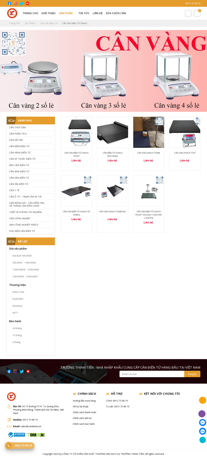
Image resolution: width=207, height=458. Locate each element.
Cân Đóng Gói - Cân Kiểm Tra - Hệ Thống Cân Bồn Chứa (27, 204)
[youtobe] (27, 3)
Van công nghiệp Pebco (23, 224)
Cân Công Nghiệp (19, 218)
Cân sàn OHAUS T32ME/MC (112, 211)
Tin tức (84, 13)
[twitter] (21, 3)
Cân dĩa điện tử (18, 184)
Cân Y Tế (14, 190)
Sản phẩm (66, 13)
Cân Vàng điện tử (20, 152)
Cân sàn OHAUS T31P (185, 152)
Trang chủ (30, 13)
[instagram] (15, 3)
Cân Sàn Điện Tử (49, 23)
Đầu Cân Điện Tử (19, 165)
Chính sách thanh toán (84, 412)
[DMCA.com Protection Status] (36, 434)
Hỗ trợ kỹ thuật (80, 406)
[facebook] (9, 3)
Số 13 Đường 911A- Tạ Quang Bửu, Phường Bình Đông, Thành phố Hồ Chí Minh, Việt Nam (38, 410)
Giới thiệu (48, 13)
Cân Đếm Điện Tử (19, 146)
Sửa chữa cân (116, 13)
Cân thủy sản (17, 127)
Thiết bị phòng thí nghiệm (25, 212)
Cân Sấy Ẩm (16, 139)
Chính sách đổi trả (82, 418)
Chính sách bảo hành (84, 423)
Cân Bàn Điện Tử (19, 171)
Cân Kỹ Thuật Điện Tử (22, 158)
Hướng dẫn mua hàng (84, 400)
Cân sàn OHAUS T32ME (148, 152)
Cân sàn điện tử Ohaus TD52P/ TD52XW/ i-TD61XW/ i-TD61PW (148, 214)
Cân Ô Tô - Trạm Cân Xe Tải (25, 196)
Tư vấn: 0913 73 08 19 (117, 406)
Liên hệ (98, 13)
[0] (197, 13)
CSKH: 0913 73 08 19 (117, 400)
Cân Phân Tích (18, 133)
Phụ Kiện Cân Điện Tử (22, 230)
